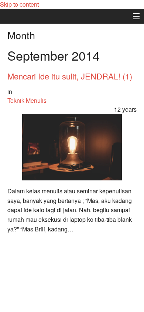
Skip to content (19, 4)
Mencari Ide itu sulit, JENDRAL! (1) (69, 76)
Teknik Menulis (27, 100)
